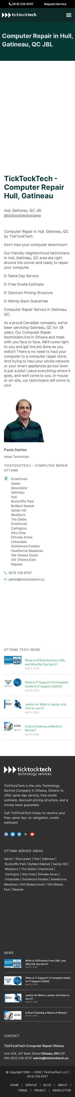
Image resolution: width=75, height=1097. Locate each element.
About (63, 1085)
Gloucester (23, 859)
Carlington (12, 874)
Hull (36, 859)
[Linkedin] (19, 834)
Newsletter (62, 1090)
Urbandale (12, 879)
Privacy (40, 1090)
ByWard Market (39, 864)
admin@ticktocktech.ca (50, 1058)
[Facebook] (6, 834)
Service (31, 1085)
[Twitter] (12, 834)
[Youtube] (32, 834)
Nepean (18, 889)
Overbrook (45, 869)
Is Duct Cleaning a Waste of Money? (46, 1012)
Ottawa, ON (49, 1053)
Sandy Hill (60, 864)
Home (14, 1085)
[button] (69, 15)
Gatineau (48, 859)
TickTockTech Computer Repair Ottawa (34, 1046)
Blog (47, 1085)
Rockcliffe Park (15, 864)
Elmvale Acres (48, 874)
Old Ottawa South (32, 884)
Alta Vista (28, 874)
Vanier (8, 859)
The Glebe (28, 869)
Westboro (11, 869)
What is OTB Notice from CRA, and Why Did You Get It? (45, 962)
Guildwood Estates (35, 879)
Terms (22, 1090)
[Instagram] (25, 834)
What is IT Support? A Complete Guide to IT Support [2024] (47, 979)
